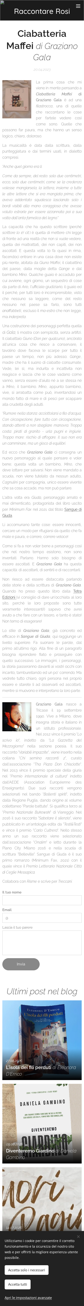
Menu (78, 6)
